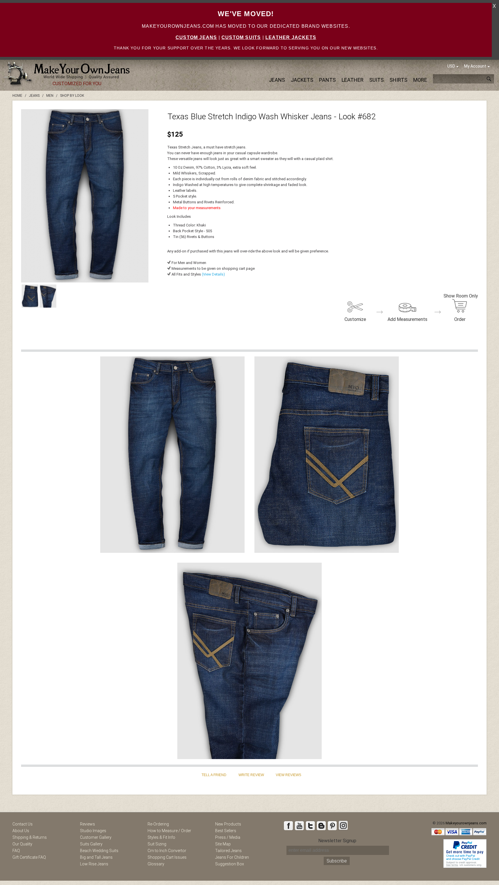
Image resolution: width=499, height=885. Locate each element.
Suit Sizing (157, 844)
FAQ (16, 850)
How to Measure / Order (169, 830)
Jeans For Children (232, 857)
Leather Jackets (290, 37)
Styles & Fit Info (161, 837)
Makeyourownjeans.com (466, 823)
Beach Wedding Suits (99, 850)
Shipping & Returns (29, 837)
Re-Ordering (158, 824)
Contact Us (22, 824)
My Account (475, 66)
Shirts (398, 80)
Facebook (288, 825)
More (420, 80)
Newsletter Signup (337, 840)
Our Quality (22, 844)
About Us (20, 830)
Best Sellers (225, 830)
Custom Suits (241, 37)
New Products (228, 824)
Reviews (87, 824)
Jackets (302, 80)
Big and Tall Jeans (96, 857)
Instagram (343, 825)
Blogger (321, 825)
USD (451, 66)
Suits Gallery (91, 844)
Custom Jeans (196, 37)
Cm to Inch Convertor (167, 850)
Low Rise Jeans (94, 864)
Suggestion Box (229, 864)
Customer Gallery (95, 837)
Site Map (223, 844)
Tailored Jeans (228, 850)
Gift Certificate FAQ (29, 857)
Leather (353, 80)
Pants (327, 80)
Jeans (277, 80)
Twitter (310, 825)
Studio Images (93, 830)
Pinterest (332, 825)
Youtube (299, 825)
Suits (376, 80)
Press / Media (227, 837)
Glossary (156, 864)
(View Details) (213, 274)
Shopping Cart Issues (167, 857)
